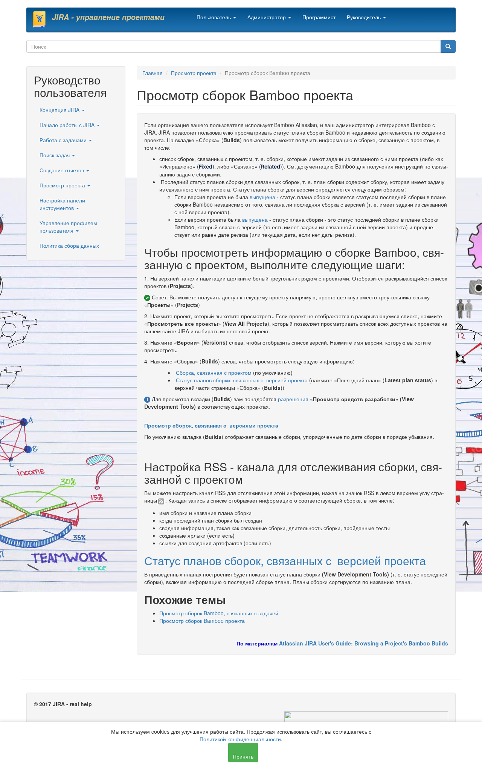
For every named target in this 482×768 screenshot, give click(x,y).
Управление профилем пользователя (68, 226)
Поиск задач (55, 155)
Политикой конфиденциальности (240, 739)
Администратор (267, 17)
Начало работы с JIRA (68, 125)
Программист (319, 17)
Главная (152, 73)
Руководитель (364, 17)
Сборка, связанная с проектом (214, 372)
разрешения (293, 399)
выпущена (262, 197)
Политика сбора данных (69, 245)
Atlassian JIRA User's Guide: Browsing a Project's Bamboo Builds (363, 643)
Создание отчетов (62, 170)
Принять (243, 756)
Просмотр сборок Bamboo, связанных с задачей (218, 613)
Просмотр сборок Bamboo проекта (202, 620)
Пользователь (214, 17)
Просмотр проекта (63, 185)
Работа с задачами (64, 140)
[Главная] (42, 20)
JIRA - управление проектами (108, 17)
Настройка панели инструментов (62, 204)
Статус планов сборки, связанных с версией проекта (242, 380)
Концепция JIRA (60, 109)
